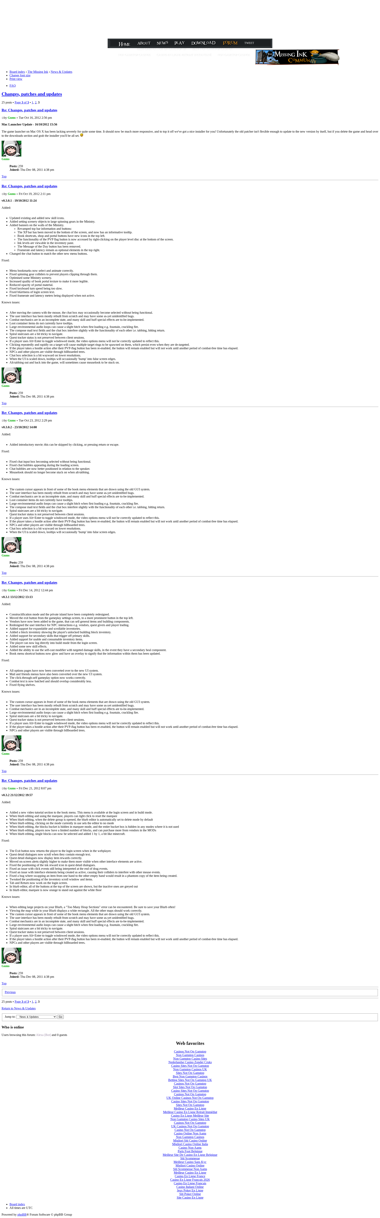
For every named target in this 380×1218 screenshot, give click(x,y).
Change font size (20, 75)
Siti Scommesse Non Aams (190, 1169)
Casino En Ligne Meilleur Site (190, 1115)
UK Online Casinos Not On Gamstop (190, 1097)
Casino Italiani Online (190, 1187)
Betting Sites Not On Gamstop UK (190, 1080)
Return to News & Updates (19, 1008)
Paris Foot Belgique (190, 1151)
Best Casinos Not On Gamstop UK (162, 49)
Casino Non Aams (190, 1147)
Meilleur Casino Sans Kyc (190, 1162)
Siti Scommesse (190, 1158)
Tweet (249, 43)
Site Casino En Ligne (190, 1197)
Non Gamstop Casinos (135, 55)
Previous (10, 992)
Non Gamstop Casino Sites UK (190, 1119)
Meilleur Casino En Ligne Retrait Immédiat (190, 1112)
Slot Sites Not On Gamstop (190, 1087)
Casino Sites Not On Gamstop (190, 1065)
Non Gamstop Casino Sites (190, 1058)
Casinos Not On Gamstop (190, 1051)
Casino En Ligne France (190, 1176)
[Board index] (297, 64)
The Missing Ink (38, 71)
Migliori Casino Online (190, 1165)
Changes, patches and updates (32, 94)
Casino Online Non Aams (190, 1133)
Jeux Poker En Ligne (190, 1190)
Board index (17, 71)
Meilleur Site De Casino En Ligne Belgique (190, 1154)
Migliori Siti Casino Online (190, 1140)
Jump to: (10, 1016)
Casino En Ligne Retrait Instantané (184, 55)
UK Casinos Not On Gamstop (190, 1126)
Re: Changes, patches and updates (29, 110)
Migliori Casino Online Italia (190, 1144)
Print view (16, 79)
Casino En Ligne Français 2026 (190, 1179)
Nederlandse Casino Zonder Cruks (190, 1062)
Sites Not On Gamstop (190, 1073)
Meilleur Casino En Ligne (190, 1108)
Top (4, 176)
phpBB (22, 1214)
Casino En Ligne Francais (190, 1183)
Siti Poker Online (190, 1194)
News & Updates (61, 71)
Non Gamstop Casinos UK (190, 1069)
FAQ (13, 85)
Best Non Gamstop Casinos (213, 49)
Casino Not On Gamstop (190, 1130)
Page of (22, 102)
